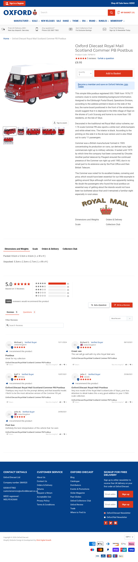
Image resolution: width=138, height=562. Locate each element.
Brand (92, 21)
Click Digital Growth (43, 540)
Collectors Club (113, 224)
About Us (41, 477)
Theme (75, 21)
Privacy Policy (43, 501)
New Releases (48, 21)
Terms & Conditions (46, 504)
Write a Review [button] (123, 305)
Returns (40, 489)
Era (84, 21)
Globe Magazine (77, 493)
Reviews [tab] (10, 312)
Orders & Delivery (114, 219)
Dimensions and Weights (87, 219)
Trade (72, 508)
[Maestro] (115, 556)
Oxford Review (76, 504)
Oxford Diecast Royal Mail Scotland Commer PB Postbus (28, 362)
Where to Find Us (78, 512)
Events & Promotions (79, 489)
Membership (117, 21)
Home (6, 38)
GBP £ (128, 537)
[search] (73, 13)
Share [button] (11, 365)
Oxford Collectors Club (80, 501)
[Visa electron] (103, 556)
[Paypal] (121, 556)
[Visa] (97, 556)
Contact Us (42, 481)
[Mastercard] (109, 556)
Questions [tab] (27, 312)
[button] (60, 365)
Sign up (125, 494)
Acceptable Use (44, 497)
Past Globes (75, 497)
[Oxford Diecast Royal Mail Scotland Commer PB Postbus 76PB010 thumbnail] (9, 131)
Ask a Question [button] (100, 305)
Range (66, 21)
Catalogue (75, 481)
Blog (72, 477)
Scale (35, 21)
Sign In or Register (16, 3)
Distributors (75, 485)
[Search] (111, 13)
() (128, 12)
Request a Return (44, 493)
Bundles (103, 21)
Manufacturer (21, 21)
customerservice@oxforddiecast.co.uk (20, 491)
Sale (58, 21)
